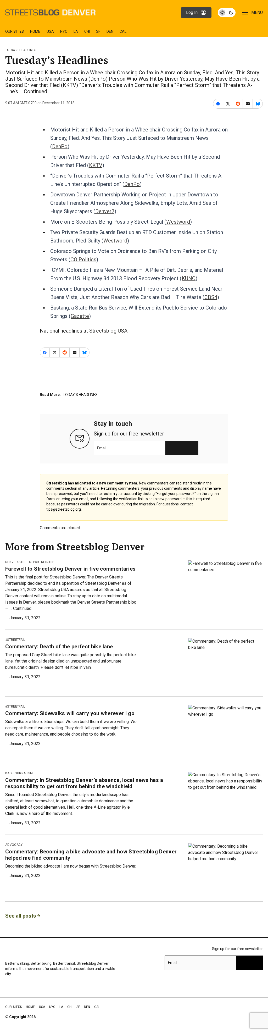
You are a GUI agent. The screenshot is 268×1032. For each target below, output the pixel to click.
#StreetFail (15, 639)
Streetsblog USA (108, 331)
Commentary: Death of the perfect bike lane (59, 646)
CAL (123, 31)
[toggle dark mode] (227, 12)
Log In (192, 12)
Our (14, 31)
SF (98, 31)
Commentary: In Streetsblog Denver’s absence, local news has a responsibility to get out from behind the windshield (84, 783)
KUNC (189, 278)
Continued (35, 91)
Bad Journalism (19, 773)
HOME (35, 31)
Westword (178, 222)
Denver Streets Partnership (29, 562)
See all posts (20, 916)
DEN (110, 31)
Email (101, 448)
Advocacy (14, 844)
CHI (87, 31)
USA (50, 31)
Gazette (80, 316)
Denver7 (104, 211)
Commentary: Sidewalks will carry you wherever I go (70, 713)
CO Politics (83, 259)
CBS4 (210, 297)
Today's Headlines (20, 50)
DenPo (60, 146)
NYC (63, 31)
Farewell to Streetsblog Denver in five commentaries (70, 569)
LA (76, 31)
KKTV (95, 165)
